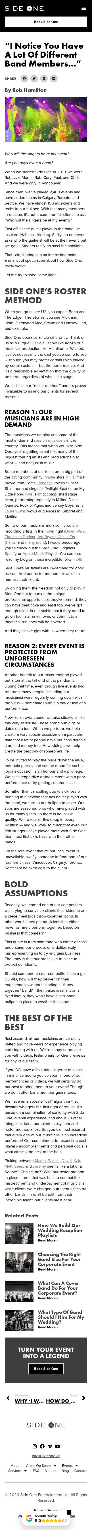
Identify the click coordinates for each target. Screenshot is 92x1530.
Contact (80, 1470)
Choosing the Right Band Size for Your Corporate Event (59, 1259)
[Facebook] (42, 1446)
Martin (40, 1161)
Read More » (48, 1240)
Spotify (11, 553)
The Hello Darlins (20, 537)
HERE (76, 559)
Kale (28, 494)
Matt (8, 1166)
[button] (83, 8)
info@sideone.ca (46, 1456)
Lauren (11, 511)
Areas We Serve (38, 1465)
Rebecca (44, 483)
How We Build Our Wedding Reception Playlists (60, 1230)
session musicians (49, 440)
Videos (50, 1470)
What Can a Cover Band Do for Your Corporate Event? (58, 1288)
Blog (65, 1470)
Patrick (53, 1161)
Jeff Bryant (46, 537)
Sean (18, 1166)
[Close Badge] (69, 1512)
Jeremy (39, 1166)
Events (67, 1465)
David (66, 1161)
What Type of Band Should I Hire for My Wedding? (61, 1317)
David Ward (75, 531)
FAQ (36, 1470)
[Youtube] (57, 1446)
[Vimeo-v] (50, 1446)
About (16, 1465)
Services (14, 1470)
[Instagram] (34, 1446)
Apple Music (32, 553)
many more (34, 542)
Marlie (49, 477)
